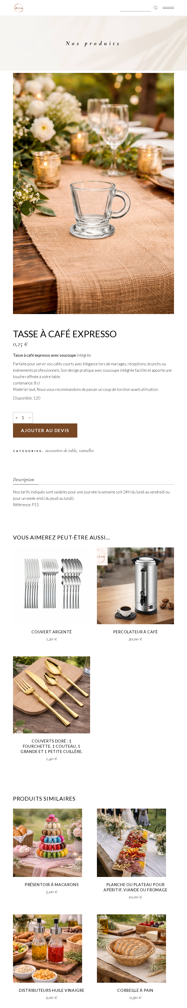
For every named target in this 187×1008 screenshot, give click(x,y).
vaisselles (86, 450)
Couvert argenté (51, 631)
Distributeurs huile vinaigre (51, 990)
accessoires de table (61, 450)
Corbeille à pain (135, 990)
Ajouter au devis (45, 430)
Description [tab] (23, 479)
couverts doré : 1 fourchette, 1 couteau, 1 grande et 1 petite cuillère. (52, 746)
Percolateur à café (135, 631)
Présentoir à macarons (52, 884)
